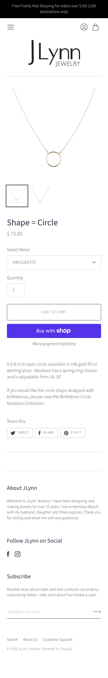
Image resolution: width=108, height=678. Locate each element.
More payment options (54, 344)
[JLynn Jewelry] (54, 53)
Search (12, 640)
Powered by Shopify (57, 648)
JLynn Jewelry (29, 648)
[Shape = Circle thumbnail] (17, 196)
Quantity (15, 278)
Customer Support (57, 640)
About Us (30, 640)
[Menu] (11, 27)
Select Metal (18, 250)
